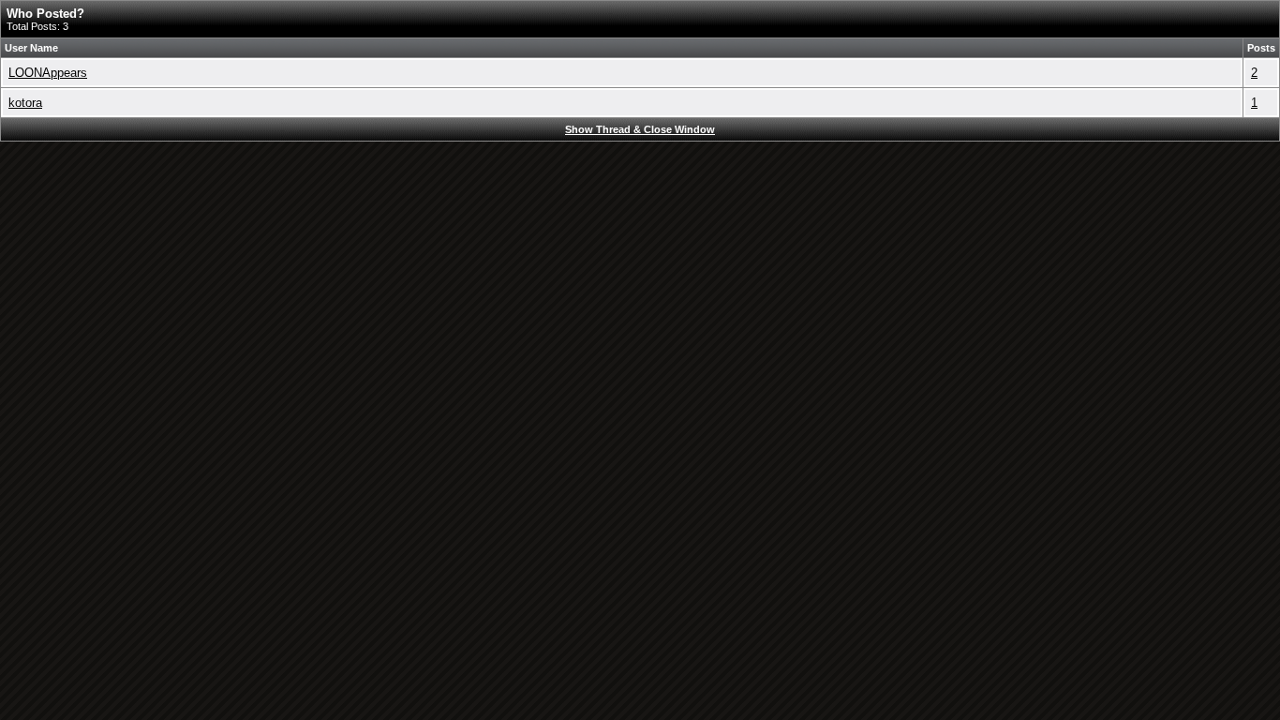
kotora (25, 103)
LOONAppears (47, 73)
